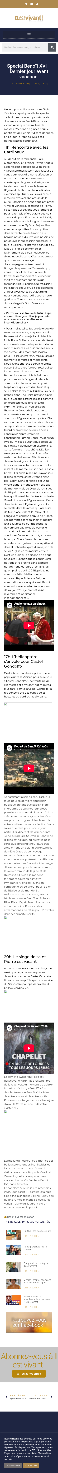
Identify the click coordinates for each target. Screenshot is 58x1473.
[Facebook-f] (21, 4)
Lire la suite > (31, 1236)
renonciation (27, 1217)
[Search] (37, 4)
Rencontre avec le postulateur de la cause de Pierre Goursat (37, 1299)
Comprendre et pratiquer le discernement (37, 1264)
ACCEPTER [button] (31, 1465)
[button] (29, 34)
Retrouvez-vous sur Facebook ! (29, 1322)
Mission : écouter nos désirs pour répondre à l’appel (37, 1281)
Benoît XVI (13, 1217)
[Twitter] (26, 4)
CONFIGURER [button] (13, 1465)
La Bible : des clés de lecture (37, 1231)
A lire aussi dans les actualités (28, 1221)
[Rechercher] (52, 47)
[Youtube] (31, 4)
